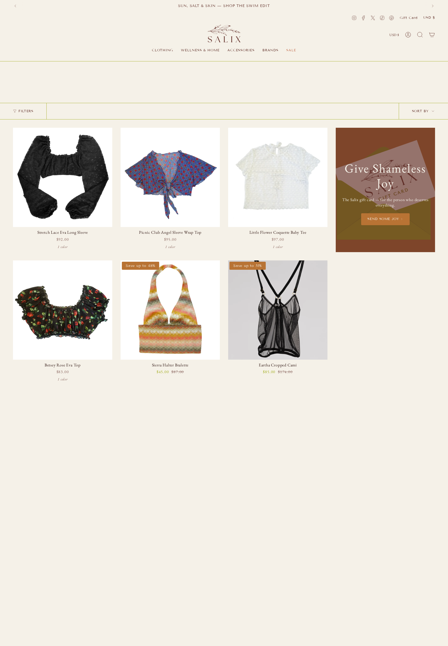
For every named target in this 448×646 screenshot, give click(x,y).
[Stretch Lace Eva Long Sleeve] (62, 177)
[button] (162, 51)
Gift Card (409, 18)
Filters (25, 111)
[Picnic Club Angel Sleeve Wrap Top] (170, 177)
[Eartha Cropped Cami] (277, 310)
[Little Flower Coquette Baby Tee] (277, 177)
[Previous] (15, 6)
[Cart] (432, 34)
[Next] (432, 6)
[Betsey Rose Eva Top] (62, 310)
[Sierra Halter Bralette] (170, 310)
